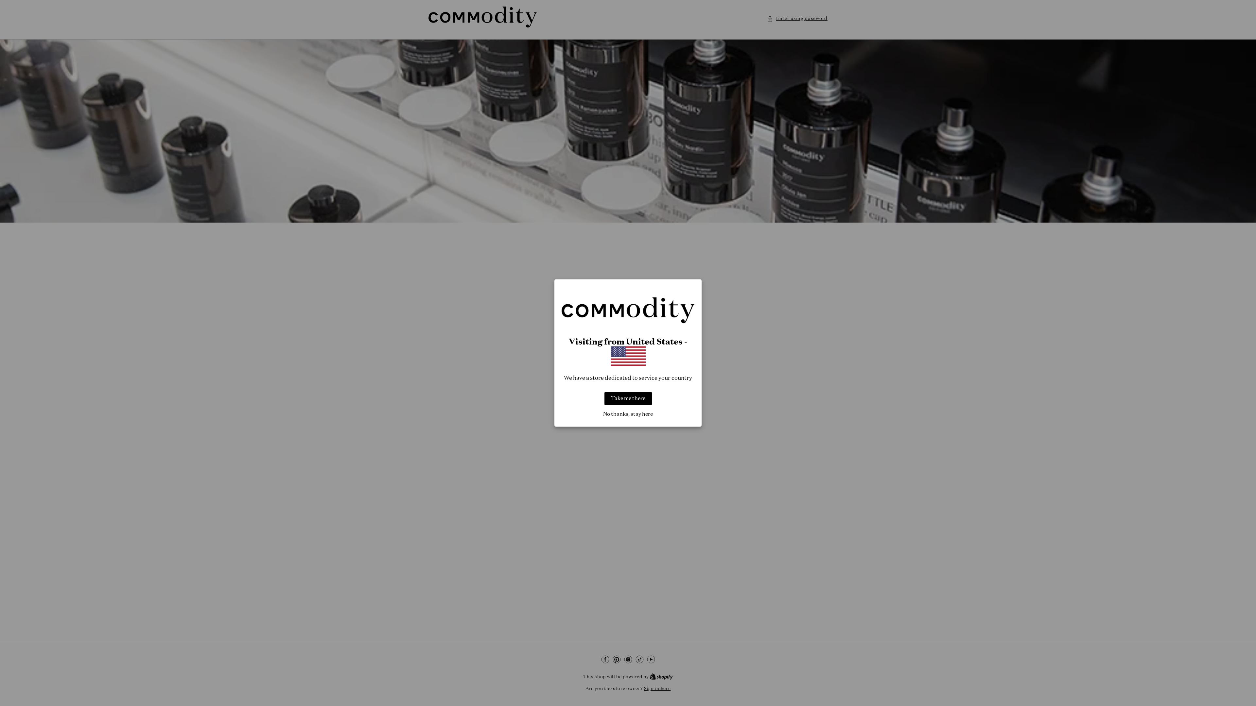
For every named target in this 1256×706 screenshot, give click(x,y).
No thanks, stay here (628, 414)
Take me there (628, 398)
